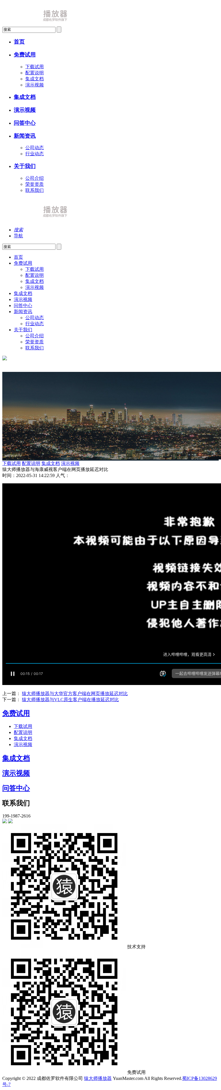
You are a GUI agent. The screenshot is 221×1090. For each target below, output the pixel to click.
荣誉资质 (34, 184)
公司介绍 (34, 178)
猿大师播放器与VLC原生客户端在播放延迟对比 (70, 699)
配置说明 (34, 72)
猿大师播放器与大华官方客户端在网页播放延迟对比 (75, 693)
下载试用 (34, 66)
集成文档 (34, 78)
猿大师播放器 (98, 1078)
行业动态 (34, 153)
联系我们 (34, 190)
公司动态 (34, 147)
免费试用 (16, 713)
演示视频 (34, 84)
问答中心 (16, 788)
